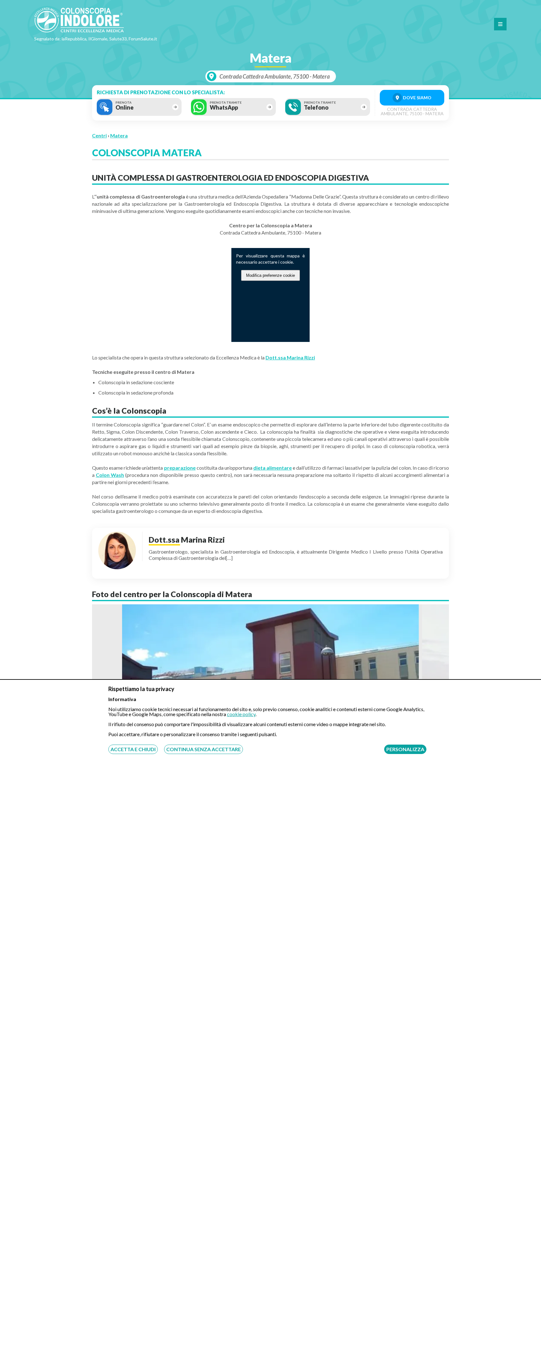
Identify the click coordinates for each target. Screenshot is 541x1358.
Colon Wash (110, 475)
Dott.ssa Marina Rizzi (290, 357)
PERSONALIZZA (405, 749)
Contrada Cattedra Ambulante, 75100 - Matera (274, 76)
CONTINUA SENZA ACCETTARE (203, 749)
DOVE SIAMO (416, 97)
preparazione (180, 468)
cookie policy (241, 714)
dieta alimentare (272, 468)
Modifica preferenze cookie (270, 275)
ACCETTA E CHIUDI (133, 749)
